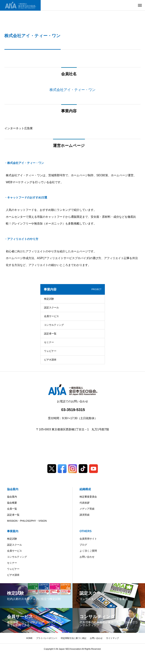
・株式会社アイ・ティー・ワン (24, 162)
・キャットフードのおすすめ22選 (25, 197)
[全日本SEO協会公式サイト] (20, 5)
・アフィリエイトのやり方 (21, 238)
